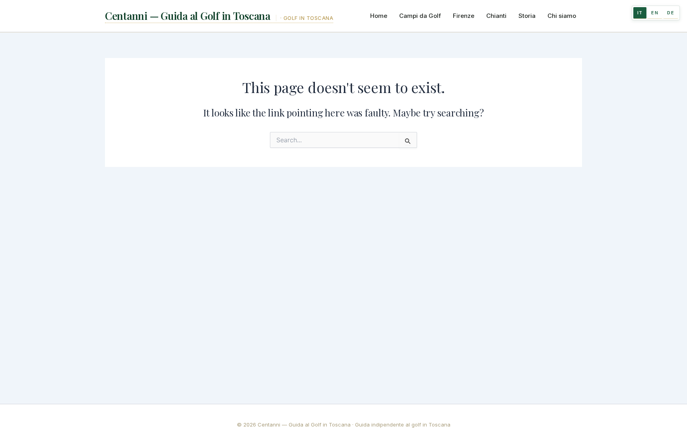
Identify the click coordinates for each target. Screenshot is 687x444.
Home (378, 15)
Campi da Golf (420, 15)
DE (670, 13)
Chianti (496, 15)
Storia (527, 15)
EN (654, 13)
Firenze (463, 15)
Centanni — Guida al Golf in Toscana (189, 16)
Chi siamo (561, 15)
